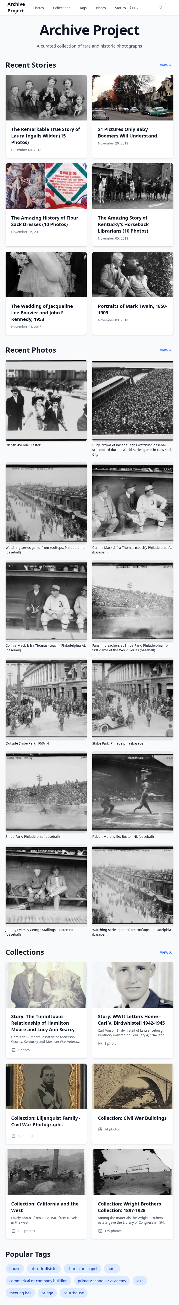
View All (166, 65)
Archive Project (16, 7)
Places (101, 8)
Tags (83, 8)
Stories (120, 8)
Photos (38, 8)
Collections (61, 8)
